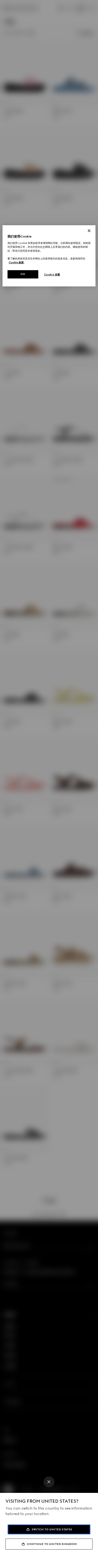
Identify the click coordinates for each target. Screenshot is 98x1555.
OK (23, 274)
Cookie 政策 (16, 262)
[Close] (49, 1481)
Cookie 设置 (52, 274)
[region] (49, 256)
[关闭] (89, 231)
